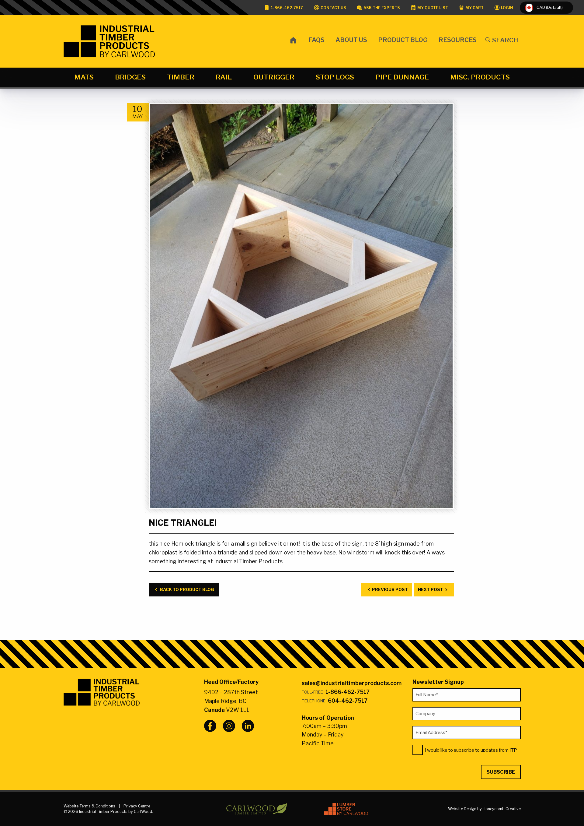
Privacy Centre (136, 806)
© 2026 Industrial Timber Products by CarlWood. (108, 811)
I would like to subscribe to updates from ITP (471, 750)
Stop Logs (335, 77)
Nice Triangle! (183, 523)
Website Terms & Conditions (89, 806)
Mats (84, 77)
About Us (351, 40)
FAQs (316, 40)
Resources (458, 40)
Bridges (130, 77)
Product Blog (403, 40)
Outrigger (273, 77)
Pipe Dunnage (402, 77)
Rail (224, 77)
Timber (180, 77)
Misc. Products (480, 77)
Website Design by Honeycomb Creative (484, 809)
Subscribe (500, 772)
